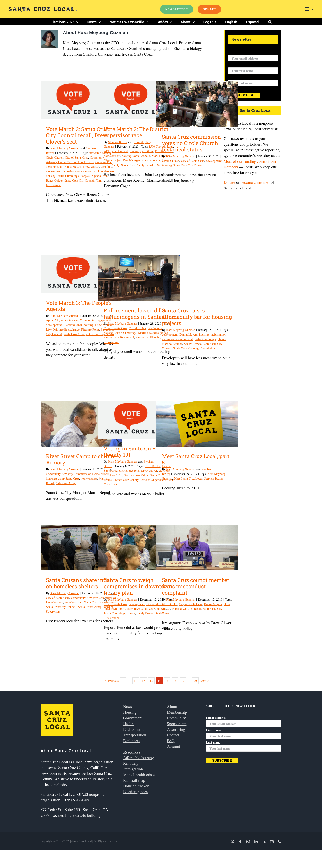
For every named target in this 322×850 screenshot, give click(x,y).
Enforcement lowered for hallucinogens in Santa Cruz (139, 313)
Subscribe (244, 95)
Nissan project (112, 160)
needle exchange (69, 329)
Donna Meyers (72, 167)
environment (54, 171)
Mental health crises (139, 774)
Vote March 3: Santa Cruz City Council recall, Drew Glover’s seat (77, 135)
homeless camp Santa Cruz (79, 171)
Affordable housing (138, 757)
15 (167, 681)
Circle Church (54, 157)
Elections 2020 (73, 325)
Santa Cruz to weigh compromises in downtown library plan (138, 586)
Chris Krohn (152, 466)
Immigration (133, 768)
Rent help (130, 763)
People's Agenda (90, 176)
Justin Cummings (68, 176)
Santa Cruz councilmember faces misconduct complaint (195, 586)
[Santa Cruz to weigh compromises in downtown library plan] (139, 548)
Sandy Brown (192, 344)
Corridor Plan (137, 328)
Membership (177, 712)
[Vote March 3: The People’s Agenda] (81, 274)
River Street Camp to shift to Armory (81, 459)
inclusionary (218, 334)
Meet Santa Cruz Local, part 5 (196, 459)
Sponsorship (176, 723)
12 (143, 681)
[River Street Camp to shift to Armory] (81, 424)
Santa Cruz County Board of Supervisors (146, 165)
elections (147, 151)
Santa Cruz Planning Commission (194, 348)
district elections (129, 470)
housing (51, 176)
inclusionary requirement (177, 339)
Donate (229, 182)
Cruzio (80, 815)
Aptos (49, 320)
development (54, 167)
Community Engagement (95, 320)
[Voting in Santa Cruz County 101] (139, 420)
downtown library (115, 608)
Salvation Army (66, 483)
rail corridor (152, 160)
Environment (133, 729)
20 (195, 681)
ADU (107, 151)
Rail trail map (134, 780)
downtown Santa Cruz (141, 608)
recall (197, 608)
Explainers (131, 740)
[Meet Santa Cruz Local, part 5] (197, 424)
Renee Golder (54, 180)
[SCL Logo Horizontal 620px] (43, 9)
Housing (129, 712)
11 (135, 681)
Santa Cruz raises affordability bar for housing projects (197, 317)
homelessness (112, 156)
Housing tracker (136, 786)
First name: (236, 64)
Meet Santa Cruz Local (188, 478)
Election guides (135, 791)
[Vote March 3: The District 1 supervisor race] (139, 100)
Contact (173, 735)
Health (128, 723)
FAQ (170, 740)
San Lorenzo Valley (136, 475)
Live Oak (52, 329)
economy (135, 151)
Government (132, 717)
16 (175, 681)
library (222, 339)
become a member (255, 182)
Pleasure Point (90, 329)
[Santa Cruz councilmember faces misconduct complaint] (197, 547)
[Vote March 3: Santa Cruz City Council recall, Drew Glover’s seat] (81, 100)
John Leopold (141, 156)
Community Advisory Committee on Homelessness (77, 474)
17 (182, 681)
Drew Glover (91, 167)
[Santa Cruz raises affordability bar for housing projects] (197, 278)
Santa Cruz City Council (79, 180)
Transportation (134, 735)
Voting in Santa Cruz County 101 (130, 451)
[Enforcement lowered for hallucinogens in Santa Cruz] (139, 278)
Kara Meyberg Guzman (64, 148)
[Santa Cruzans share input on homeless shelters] (81, 548)
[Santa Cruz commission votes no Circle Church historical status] (197, 104)
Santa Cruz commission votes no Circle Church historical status (191, 143)
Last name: (236, 77)
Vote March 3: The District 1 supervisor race (138, 132)
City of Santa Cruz (76, 157)
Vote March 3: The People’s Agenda (79, 306)
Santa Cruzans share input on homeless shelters (79, 583)
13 (151, 681)
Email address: (238, 52)
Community (176, 717)
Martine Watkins (148, 333)
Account (173, 746)
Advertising (176, 729)
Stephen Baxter (117, 142)
